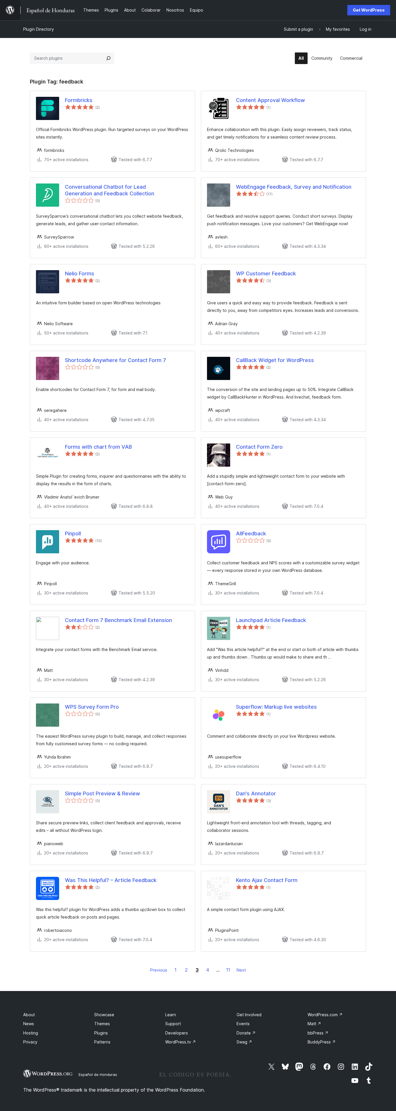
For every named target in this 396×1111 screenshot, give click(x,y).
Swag (244, 1041)
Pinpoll (73, 533)
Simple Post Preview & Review (102, 793)
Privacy (30, 1041)
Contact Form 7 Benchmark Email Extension (118, 620)
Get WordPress (369, 10)
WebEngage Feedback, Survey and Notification (293, 187)
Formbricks (78, 100)
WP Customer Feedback (266, 273)
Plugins (101, 1032)
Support (173, 1023)
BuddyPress (322, 1041)
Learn (170, 1014)
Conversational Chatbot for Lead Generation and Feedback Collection (109, 190)
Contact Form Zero (259, 447)
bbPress (318, 1032)
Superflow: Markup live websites (276, 707)
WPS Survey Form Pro (92, 707)
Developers (176, 1032)
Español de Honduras (98, 1074)
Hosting (30, 1032)
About (29, 1014)
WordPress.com (325, 1014)
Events (243, 1023)
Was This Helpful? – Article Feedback (111, 880)
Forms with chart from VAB (98, 447)
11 (228, 970)
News (28, 1023)
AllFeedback (251, 533)
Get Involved (249, 1014)
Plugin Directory (38, 29)
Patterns (102, 1041)
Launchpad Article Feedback (271, 620)
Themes (102, 1023)
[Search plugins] (108, 58)
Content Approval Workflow (270, 100)
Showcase (104, 1014)
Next (241, 970)
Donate (246, 1032)
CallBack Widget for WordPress (275, 360)
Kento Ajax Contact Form (266, 880)
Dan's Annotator (256, 793)
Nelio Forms (79, 273)
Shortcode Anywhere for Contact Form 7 (115, 360)
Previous (158, 970)
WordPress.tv (180, 1041)
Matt (314, 1023)
